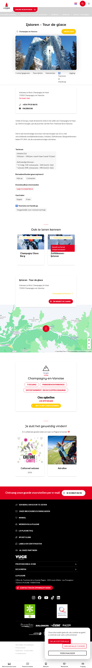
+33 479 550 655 (46, 401)
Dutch (75, 3)
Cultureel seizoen (30, 468)
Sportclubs (24, 537)
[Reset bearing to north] (89, 347)
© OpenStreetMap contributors (76, 351)
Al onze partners (28, 550)
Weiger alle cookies (74, 646)
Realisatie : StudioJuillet (24, 650)
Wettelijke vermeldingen (24, 645)
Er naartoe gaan (61, 301)
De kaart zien (24, 98)
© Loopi (88, 351)
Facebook (28, 108)
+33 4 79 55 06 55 (30, 104)
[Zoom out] (89, 343)
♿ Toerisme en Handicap (62, 77)
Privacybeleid (20, 648)
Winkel (22, 518)
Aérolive (62, 468)
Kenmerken (50, 73)
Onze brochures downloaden (34, 511)
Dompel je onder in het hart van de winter (33, 14)
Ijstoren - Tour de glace (81, 14)
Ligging (72, 73)
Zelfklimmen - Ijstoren (58, 254)
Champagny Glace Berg (29, 254)
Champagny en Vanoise (32, 238)
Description (38, 73)
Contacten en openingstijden (35, 588)
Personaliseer (67, 653)
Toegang (31, 384)
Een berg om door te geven (33, 505)
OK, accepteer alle (59, 641)
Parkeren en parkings (53, 384)
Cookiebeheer (20, 653)
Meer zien (69, 31)
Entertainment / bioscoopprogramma (46, 390)
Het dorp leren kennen (47, 406)
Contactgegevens (22, 73)
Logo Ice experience (25, 189)
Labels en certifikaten (30, 544)
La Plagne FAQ (25, 531)
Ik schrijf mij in (74, 493)
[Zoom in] (89, 340)
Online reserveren (24, 9)
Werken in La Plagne (28, 524)
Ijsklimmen (54, 14)
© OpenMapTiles (60, 351)
